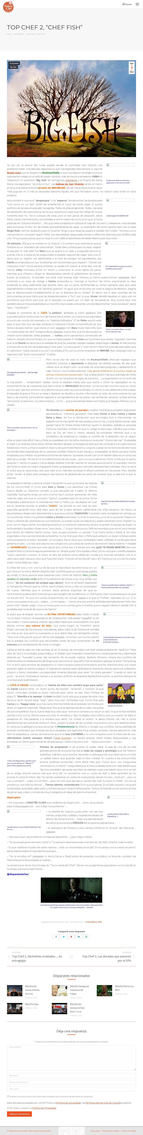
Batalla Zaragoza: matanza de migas (79, 990)
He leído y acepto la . (33, 1108)
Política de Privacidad (44, 1108)
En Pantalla (14, 63)
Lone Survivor (63, 738)
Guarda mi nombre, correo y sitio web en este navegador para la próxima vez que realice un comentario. (51, 1096)
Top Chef (13, 67)
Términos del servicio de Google (103, 1103)
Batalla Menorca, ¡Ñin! (124, 988)
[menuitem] (95, 1131)
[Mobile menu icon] (137, 4)
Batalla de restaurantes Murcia (32, 990)
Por (77, 922)
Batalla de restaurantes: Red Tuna (77, 1008)
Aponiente (71, 180)
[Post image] (14, 990)
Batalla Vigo (31, 1004)
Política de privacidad (68, 1103)
